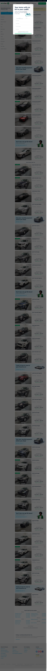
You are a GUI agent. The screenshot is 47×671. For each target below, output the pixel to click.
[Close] (32, 5)
